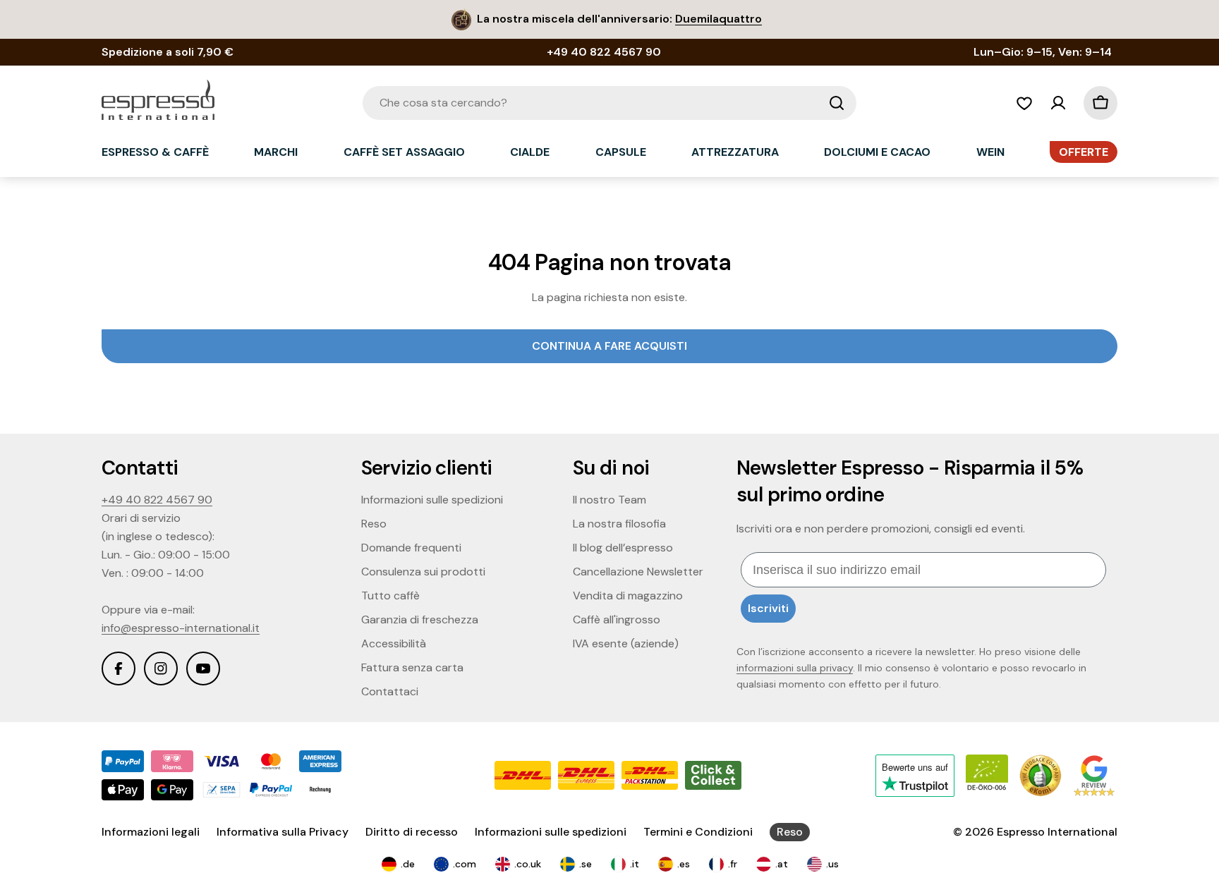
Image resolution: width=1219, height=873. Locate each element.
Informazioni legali (151, 831)
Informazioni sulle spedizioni (550, 831)
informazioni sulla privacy (794, 667)
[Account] (1058, 102)
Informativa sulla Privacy (282, 831)
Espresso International (1057, 831)
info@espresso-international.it (181, 628)
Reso (790, 831)
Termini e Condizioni (698, 831)
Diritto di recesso (411, 831)
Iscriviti (768, 608)
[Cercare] (836, 102)
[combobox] (609, 103)
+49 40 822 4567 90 (157, 499)
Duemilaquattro (718, 18)
